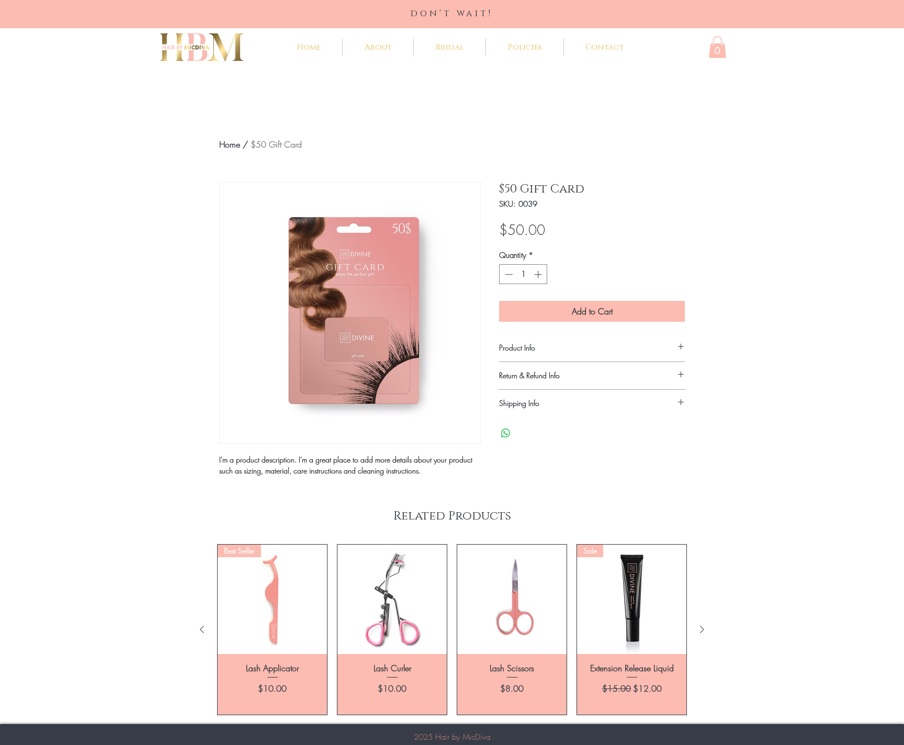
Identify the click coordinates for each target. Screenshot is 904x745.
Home (229, 144)
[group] (452, 630)
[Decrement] (508, 274)
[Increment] (539, 274)
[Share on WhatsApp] (506, 433)
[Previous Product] (202, 629)
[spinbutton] (523, 274)
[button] (717, 47)
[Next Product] (702, 629)
